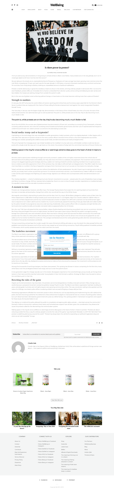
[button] (57, 237)
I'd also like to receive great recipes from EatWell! (56, 248)
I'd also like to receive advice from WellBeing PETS (57, 250)
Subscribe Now (57, 253)
